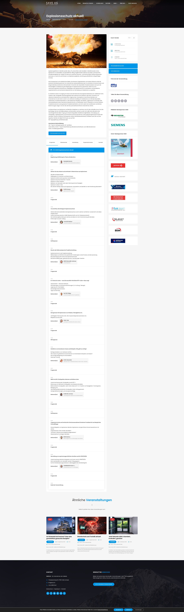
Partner (108, 3)
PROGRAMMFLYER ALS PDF (57, 133)
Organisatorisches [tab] (88, 142)
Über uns (122, 3)
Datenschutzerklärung (102, 609)
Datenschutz (49, 589)
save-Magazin (132, 3)
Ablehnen (128, 609)
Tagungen (50, 541)
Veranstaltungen (88, 3)
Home (78, 3)
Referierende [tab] (63, 142)
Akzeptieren (118, 609)
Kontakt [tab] (101, 142)
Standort (63, 589)
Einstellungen (138, 609)
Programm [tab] (52, 142)
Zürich (116, 58)
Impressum (57, 589)
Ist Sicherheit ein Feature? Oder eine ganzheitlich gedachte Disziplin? (59, 537)
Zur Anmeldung (115, 71)
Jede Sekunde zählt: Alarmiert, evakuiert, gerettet (119, 537)
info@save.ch (51, 582)
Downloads (99, 3)
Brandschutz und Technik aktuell (89, 537)
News (115, 3)
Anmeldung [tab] (75, 142)
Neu (50, 36)
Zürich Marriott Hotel (122, 58)
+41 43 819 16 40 (52, 585)
